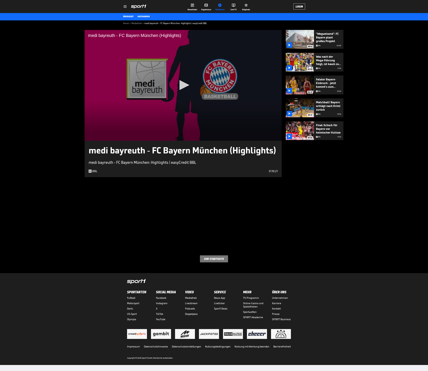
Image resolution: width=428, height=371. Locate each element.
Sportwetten (250, 312)
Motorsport (133, 303)
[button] (183, 85)
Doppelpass (191, 314)
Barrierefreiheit (282, 346)
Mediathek (191, 297)
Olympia (131, 319)
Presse (276, 314)
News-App (219, 297)
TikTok (159, 314)
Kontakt (276, 308)
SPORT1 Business (281, 319)
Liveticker (219, 303)
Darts (130, 308)
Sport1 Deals (220, 308)
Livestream (191, 303)
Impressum (133, 346)
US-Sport (132, 314)
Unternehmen (280, 297)
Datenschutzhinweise (156, 346)
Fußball (131, 297)
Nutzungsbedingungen (218, 346)
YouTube (160, 319)
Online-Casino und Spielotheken (253, 305)
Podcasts (190, 308)
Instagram (162, 303)
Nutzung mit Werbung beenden (252, 346)
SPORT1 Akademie (253, 317)
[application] (183, 85)
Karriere (276, 303)
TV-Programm (251, 297)
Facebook (161, 297)
